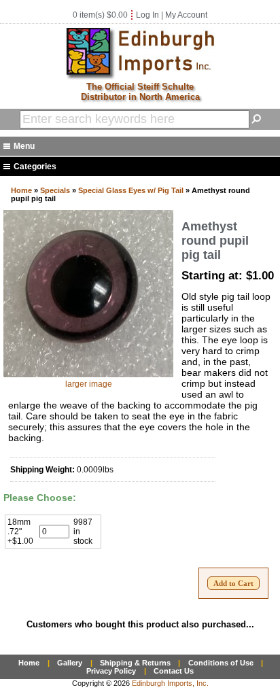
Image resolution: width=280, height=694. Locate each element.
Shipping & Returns (135, 663)
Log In (147, 15)
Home (21, 190)
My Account (186, 15)
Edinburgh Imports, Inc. (170, 683)
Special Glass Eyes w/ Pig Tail (130, 190)
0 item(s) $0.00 (100, 15)
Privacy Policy (111, 671)
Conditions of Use (220, 663)
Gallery (69, 663)
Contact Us (174, 671)
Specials (55, 190)
